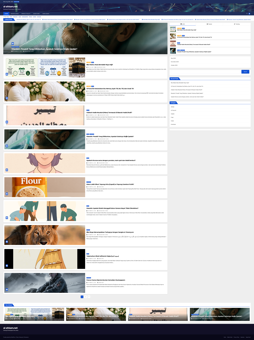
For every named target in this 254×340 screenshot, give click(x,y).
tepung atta (15, 16)
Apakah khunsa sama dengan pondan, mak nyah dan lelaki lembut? (111, 160)
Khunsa (30, 16)
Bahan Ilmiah (15, 13)
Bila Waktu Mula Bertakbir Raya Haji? (186, 30)
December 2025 (175, 61)
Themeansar (26, 337)
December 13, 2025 (92, 91)
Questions (36, 13)
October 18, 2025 (92, 282)
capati (20, 16)
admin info (101, 186)
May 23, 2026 (91, 67)
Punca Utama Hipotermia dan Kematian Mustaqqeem (105, 280)
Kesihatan (182, 50)
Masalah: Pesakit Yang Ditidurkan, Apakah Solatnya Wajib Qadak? (194, 51)
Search (245, 71)
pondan (34, 16)
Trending (237, 24)
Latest (183, 24)
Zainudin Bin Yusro (29, 51)
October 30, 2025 (92, 162)
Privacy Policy (25, 13)
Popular (210, 24)
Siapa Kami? (46, 13)
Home (6, 13)
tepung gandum (25, 16)
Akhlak (172, 106)
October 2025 (174, 65)
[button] (247, 13)
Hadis (13, 46)
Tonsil (11, 16)
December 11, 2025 (17, 51)
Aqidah (172, 113)
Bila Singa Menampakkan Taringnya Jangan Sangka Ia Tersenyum (110, 232)
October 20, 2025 (92, 210)
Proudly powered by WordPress (9, 337)
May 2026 (173, 58)
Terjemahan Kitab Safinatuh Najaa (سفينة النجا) (102, 256)
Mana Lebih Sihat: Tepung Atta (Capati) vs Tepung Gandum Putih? (110, 184)
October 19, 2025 (92, 258)
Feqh (183, 28)
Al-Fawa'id (179, 28)
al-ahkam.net (10, 6)
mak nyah (39, 16)
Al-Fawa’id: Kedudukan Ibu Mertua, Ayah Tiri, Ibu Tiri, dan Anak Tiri (194, 37)
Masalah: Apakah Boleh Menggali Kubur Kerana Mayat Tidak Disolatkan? (112, 208)
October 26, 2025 (92, 186)
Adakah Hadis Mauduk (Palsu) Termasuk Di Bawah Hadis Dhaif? (43, 49)
